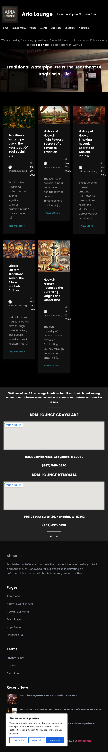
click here (42, 45)
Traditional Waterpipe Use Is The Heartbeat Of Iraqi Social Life (18, 145)
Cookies (12, 665)
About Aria (13, 596)
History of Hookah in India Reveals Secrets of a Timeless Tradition (53, 141)
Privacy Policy (15, 657)
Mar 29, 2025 (32, 170)
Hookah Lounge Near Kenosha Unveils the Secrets (48, 695)
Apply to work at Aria (20, 604)
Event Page (14, 619)
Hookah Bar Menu (18, 611)
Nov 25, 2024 (33, 305)
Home (5, 28)
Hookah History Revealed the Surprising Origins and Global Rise (53, 290)
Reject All (36, 740)
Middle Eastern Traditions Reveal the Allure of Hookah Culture (16, 278)
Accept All (55, 740)
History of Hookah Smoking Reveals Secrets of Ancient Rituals (86, 143)
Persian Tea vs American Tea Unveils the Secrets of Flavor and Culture (60, 709)
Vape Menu (14, 627)
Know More (15, 225)
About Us (14, 555)
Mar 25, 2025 (68, 167)
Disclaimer (13, 673)
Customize (18, 740)
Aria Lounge (37, 14)
